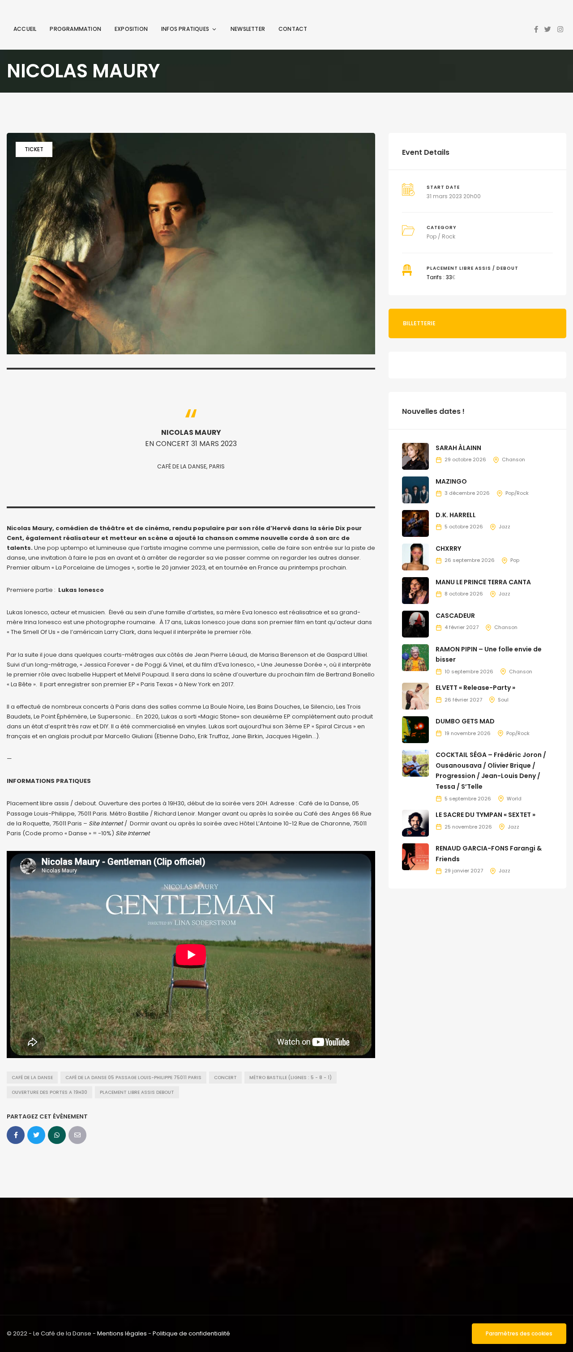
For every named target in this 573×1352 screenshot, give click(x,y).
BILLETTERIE (419, 323)
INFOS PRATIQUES (185, 29)
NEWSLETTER (248, 29)
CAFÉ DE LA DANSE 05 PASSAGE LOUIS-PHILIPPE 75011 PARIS (133, 1077)
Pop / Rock (441, 236)
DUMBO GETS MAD (465, 721)
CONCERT (225, 1077)
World (514, 798)
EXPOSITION (131, 29)
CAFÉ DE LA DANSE (32, 1077)
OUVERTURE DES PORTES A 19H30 (49, 1092)
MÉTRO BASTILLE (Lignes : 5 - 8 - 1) (290, 1077)
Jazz (504, 526)
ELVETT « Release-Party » (475, 687)
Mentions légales (122, 1333)
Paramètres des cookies (519, 1333)
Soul (503, 699)
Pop (514, 560)
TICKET (34, 149)
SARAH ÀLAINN (458, 447)
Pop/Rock (517, 493)
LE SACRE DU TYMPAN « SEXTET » (485, 814)
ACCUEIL (24, 29)
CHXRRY (448, 548)
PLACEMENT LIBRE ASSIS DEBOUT (137, 1092)
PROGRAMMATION (75, 29)
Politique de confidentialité (191, 1333)
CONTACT (292, 29)
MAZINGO (451, 481)
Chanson (513, 459)
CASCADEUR (455, 615)
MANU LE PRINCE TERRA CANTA (483, 582)
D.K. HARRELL (456, 514)
